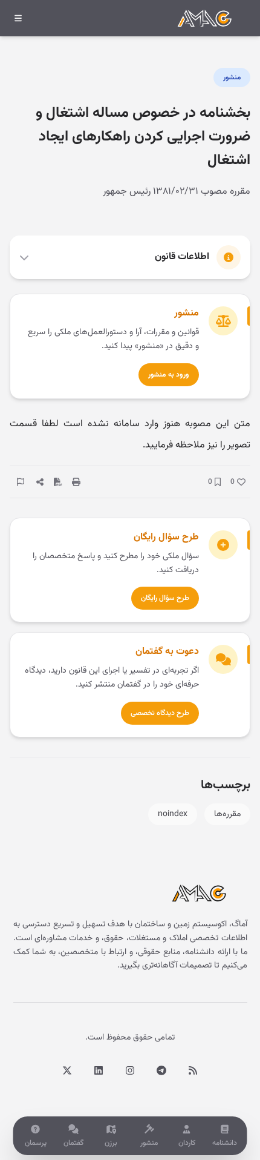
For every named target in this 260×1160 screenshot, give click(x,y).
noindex (172, 814)
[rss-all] (193, 1070)
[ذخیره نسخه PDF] (58, 482)
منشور (232, 77)
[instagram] (130, 1070)
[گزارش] (20, 482)
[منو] (18, 18)
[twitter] (67, 1070)
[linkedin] (98, 1070)
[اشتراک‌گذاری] (39, 482)
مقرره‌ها (227, 814)
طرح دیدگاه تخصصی (160, 713)
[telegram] (161, 1070)
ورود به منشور (168, 374)
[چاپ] (76, 482)
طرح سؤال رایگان (165, 598)
